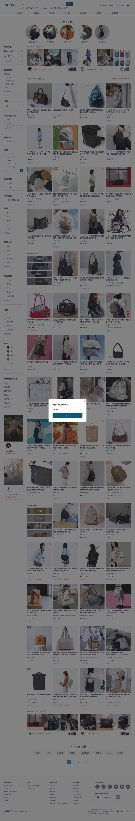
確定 (67, 415)
